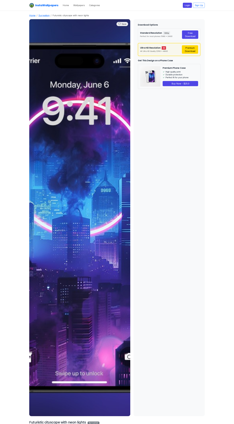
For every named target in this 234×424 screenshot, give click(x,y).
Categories (94, 5)
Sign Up (199, 5)
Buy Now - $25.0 (180, 83)
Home (66, 5)
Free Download (190, 35)
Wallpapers (79, 5)
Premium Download (190, 49)
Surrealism (44, 15)
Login (187, 5)
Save (124, 24)
